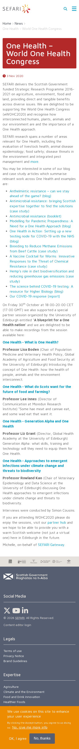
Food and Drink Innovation (22, 697)
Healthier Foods (14, 702)
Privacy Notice (14, 656)
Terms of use (13, 651)
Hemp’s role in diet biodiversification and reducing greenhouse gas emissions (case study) (42, 276)
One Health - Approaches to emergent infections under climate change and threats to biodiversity (35, 466)
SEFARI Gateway (51, 545)
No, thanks (42, 738)
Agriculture (11, 686)
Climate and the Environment (24, 692)
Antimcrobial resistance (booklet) (35, 216)
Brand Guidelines (15, 661)
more (34, 161)
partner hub (57, 522)
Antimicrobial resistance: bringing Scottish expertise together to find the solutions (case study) (43, 206)
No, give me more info (29, 727)
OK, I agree (18, 738)
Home (7, 23)
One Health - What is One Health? (30, 342)
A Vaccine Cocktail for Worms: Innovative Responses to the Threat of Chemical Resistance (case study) (42, 261)
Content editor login (17, 625)
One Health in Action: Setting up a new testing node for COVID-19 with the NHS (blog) (42, 236)
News (19, 23)
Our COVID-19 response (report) (35, 296)
